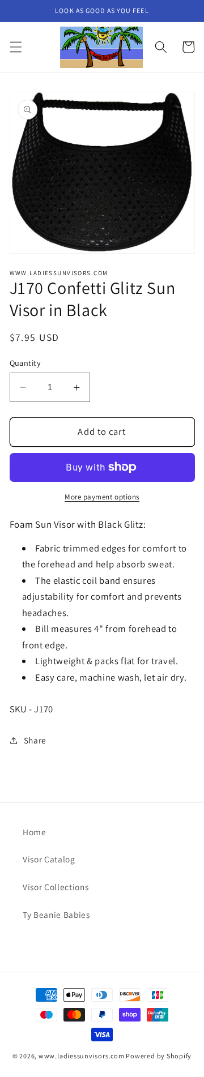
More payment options (102, 497)
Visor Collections (55, 886)
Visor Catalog (49, 859)
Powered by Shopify (159, 1056)
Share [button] (35, 740)
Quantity (25, 362)
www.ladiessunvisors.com (82, 1056)
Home (34, 831)
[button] (15, 47)
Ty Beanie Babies (56, 914)
